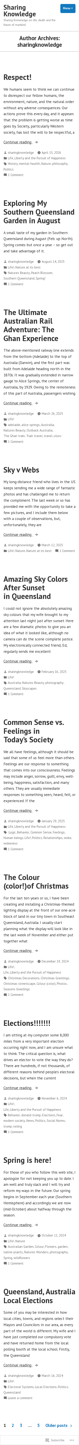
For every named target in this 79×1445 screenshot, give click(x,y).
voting (17, 1126)
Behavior (23, 832)
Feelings (59, 832)
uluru (57, 436)
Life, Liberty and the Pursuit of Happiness (37, 158)
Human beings (13, 838)
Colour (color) (46, 983)
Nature (46, 163)
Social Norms (56, 1120)
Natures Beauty (19, 273)
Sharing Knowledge (20, 10)
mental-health (29, 163)
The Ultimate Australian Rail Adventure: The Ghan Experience (31, 325)
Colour (39, 1246)
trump (8, 1126)
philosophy (60, 163)
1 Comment (15, 175)
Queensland (12, 688)
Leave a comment (20, 1398)
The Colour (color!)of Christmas (36, 881)
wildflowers (22, 1258)
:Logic (12, 832)
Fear (60, 1115)
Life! (11, 267)
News (30, 1120)
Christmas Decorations (24, 978)
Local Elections (46, 1387)
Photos (62, 983)
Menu (69, 8)
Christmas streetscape (19, 983)
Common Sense (41, 832)
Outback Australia (39, 430)
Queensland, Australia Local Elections (39, 1295)
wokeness (11, 843)
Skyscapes (29, 688)
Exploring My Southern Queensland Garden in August (39, 211)
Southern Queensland (19, 278)
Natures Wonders (36, 1252)
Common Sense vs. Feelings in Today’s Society (34, 731)
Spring (8, 1258)
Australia (47, 425)
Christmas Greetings (55, 978)
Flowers (50, 1246)
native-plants (13, 1252)
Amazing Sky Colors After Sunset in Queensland (36, 587)
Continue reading (18, 141)
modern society (14, 1120)
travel (48, 436)
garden (63, 1246)
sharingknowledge (21, 152)
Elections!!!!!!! (27, 1023)
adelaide (14, 425)
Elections (48, 1115)
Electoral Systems (21, 1387)
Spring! (40, 278)
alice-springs (31, 425)
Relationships (53, 838)
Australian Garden (21, 1246)
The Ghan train (14, 436)
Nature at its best (28, 267)
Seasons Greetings (17, 989)
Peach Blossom (41, 273)
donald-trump (31, 1115)
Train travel (34, 436)
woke (67, 838)
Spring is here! (27, 1160)
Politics (9, 169)
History (13, 163)
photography (54, 683)
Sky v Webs (21, 470)
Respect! (18, 77)
